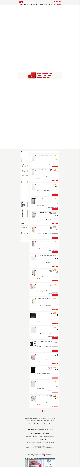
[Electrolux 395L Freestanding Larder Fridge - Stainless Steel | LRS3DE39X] (33, 272)
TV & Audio (30, 4)
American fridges (32, 419)
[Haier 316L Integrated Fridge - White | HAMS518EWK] (33, 215)
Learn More (50, 320)
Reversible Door (38, 190)
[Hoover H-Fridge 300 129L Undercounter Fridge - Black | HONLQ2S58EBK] (33, 370)
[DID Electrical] (20, 2)
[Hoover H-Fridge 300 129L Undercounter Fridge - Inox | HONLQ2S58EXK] (33, 201)
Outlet (54, 4)
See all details (38, 178)
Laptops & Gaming (35, 4)
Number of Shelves (38, 205)
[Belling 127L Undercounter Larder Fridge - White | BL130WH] (33, 258)
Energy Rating (43, 205)
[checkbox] (24, 152)
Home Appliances (21, 4)
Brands (49, 4)
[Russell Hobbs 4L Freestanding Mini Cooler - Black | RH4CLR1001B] (33, 344)
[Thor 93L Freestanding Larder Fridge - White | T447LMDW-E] (33, 187)
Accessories (45, 4)
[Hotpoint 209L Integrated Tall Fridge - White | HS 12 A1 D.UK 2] (33, 398)
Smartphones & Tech (41, 4)
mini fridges (41, 447)
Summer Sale (59, 4)
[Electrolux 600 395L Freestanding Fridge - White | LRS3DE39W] (33, 229)
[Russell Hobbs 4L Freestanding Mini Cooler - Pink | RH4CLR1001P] (33, 357)
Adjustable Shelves (43, 190)
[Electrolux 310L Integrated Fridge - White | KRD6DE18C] (33, 244)
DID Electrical (48, 442)
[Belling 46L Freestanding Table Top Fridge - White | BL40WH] (33, 330)
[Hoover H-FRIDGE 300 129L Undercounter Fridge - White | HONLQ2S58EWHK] (33, 384)
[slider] (21, 226)
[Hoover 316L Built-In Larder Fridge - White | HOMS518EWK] (33, 301)
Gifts (51, 4)
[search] (36, 2)
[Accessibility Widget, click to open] (78, 459)
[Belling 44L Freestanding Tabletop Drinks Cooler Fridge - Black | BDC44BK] (33, 315)
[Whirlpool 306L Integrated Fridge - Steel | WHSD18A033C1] (33, 172)
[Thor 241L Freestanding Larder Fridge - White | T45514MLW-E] (33, 158)
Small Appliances (26, 4)
